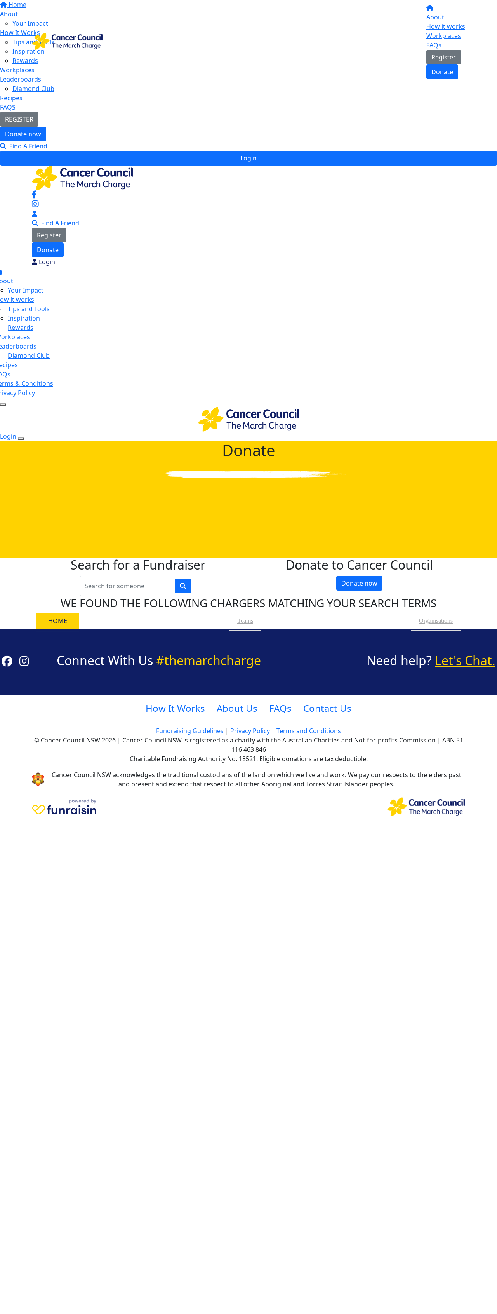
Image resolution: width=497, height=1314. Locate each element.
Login (248, 158)
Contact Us (327, 708)
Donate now (23, 134)
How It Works (175, 708)
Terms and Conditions (308, 731)
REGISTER (19, 119)
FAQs (433, 45)
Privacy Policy (250, 731)
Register (443, 57)
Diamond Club (33, 88)
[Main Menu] (3, 404)
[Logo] (67, 40)
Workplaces (443, 35)
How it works (445, 26)
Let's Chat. (465, 660)
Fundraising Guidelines (190, 731)
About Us (237, 708)
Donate (442, 72)
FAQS (8, 107)
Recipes (11, 98)
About (435, 17)
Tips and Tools (29, 309)
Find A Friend (26, 146)
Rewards (20, 327)
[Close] (21, 438)
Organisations (436, 620)
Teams (245, 620)
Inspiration (24, 318)
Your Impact (25, 290)
